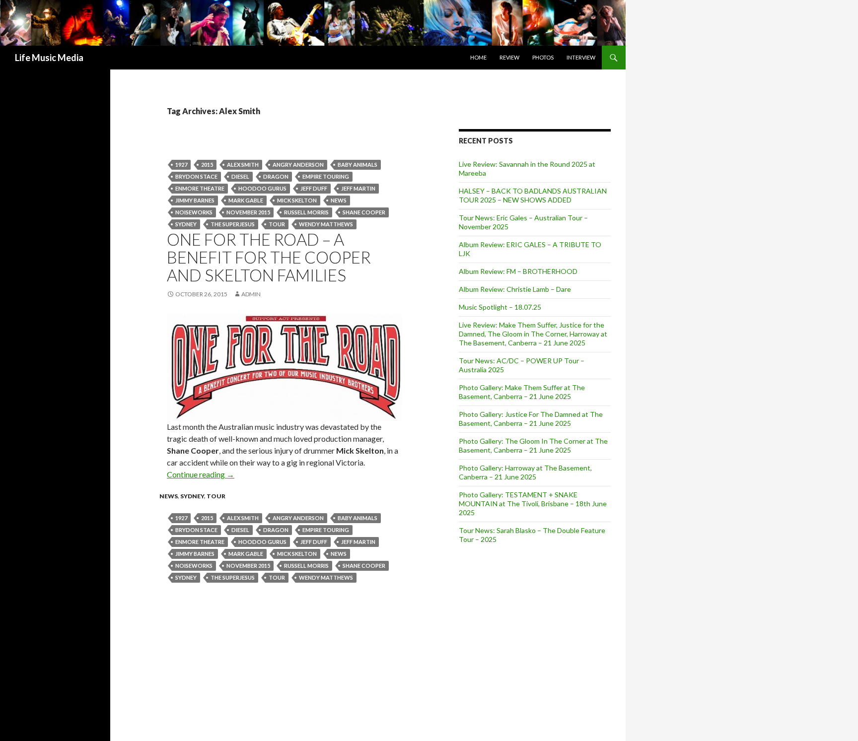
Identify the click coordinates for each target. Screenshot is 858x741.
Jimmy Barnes (194, 200)
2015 (207, 164)
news (339, 200)
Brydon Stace (196, 176)
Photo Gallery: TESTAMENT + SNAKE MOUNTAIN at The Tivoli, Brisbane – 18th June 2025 (533, 503)
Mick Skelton (297, 200)
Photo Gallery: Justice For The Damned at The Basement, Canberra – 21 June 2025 (531, 418)
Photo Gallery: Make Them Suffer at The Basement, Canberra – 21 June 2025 (522, 392)
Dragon (275, 176)
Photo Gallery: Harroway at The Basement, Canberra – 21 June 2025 (525, 472)
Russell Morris (306, 212)
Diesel (240, 176)
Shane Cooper (364, 212)
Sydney (186, 224)
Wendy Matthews (326, 224)
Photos (543, 57)
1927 (181, 164)
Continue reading (200, 474)
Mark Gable (245, 200)
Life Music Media (49, 57)
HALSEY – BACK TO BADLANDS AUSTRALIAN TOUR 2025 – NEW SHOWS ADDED (533, 195)
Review (509, 57)
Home (478, 57)
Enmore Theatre (199, 188)
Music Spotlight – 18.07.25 (500, 307)
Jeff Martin (358, 188)
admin (251, 294)
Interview (581, 57)
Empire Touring (325, 176)
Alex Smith (243, 164)
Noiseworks (194, 212)
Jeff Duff (313, 188)
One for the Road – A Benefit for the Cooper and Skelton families (269, 257)
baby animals (357, 164)
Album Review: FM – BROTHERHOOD (518, 271)
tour (277, 224)
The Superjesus (233, 224)
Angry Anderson (298, 164)
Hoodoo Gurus (262, 188)
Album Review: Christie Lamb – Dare (515, 289)
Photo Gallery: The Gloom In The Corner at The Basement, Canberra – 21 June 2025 (533, 445)
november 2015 (248, 212)
